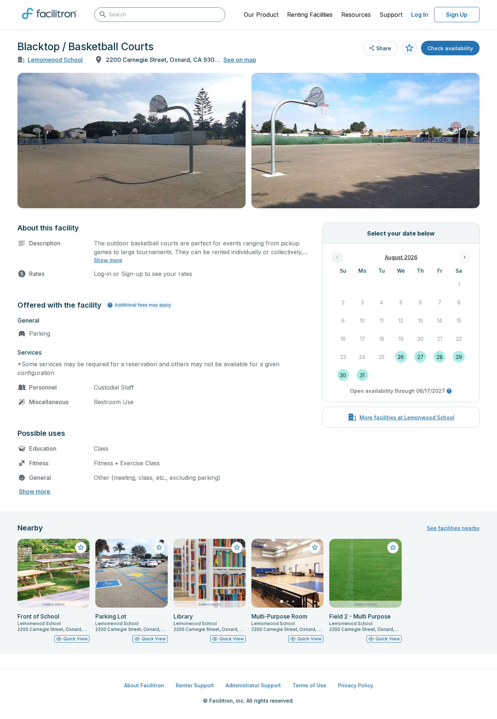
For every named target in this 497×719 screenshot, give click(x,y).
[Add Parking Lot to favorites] (159, 547)
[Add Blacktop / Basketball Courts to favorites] (409, 48)
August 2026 (401, 257)
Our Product (261, 14)
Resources (356, 14)
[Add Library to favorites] (237, 547)
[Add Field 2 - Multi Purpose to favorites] (393, 547)
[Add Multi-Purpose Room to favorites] (315, 547)
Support (390, 14)
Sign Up (457, 14)
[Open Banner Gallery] (131, 140)
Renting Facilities (310, 14)
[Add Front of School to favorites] (81, 547)
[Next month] (464, 257)
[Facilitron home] (49, 21)
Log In (419, 14)
